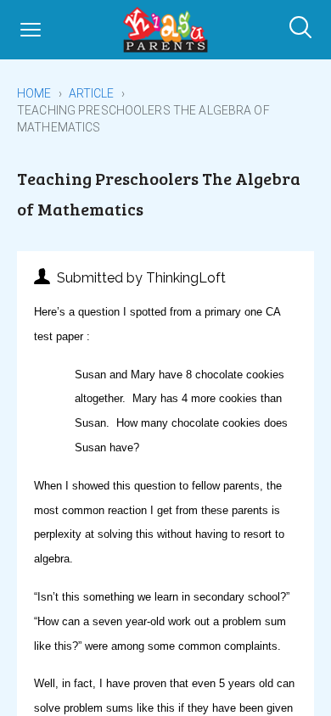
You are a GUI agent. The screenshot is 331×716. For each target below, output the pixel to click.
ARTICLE (92, 93)
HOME (34, 93)
